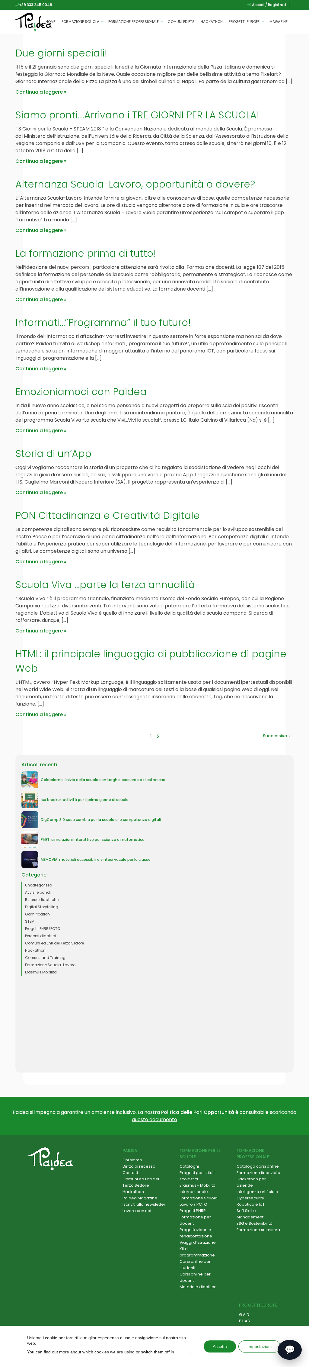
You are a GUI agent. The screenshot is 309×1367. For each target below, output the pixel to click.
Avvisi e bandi (38, 892)
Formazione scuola (80, 21)
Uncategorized (38, 885)
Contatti (130, 1173)
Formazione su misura (258, 1230)
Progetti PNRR (193, 1211)
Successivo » (277, 736)
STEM (29, 921)
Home (51, 21)
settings (182, 1351)
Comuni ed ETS (181, 21)
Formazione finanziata (258, 1173)
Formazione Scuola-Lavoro (50, 964)
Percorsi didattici (40, 935)
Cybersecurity (250, 1198)
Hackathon (212, 21)
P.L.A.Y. (245, 1321)
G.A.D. (244, 1314)
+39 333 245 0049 (35, 4)
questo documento (154, 1119)
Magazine (278, 21)
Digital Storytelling (41, 906)
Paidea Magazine (140, 1198)
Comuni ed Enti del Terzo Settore (54, 943)
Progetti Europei (244, 21)
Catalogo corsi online (258, 1166)
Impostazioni (259, 1346)
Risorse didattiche (42, 899)
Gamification (37, 914)
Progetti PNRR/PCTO (42, 928)
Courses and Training (45, 957)
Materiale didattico (198, 1287)
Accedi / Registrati (268, 4)
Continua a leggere (39, 91)
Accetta (220, 1346)
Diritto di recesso (139, 1166)
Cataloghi (189, 1166)
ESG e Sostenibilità (254, 1223)
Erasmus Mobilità (41, 972)
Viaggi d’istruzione (198, 1242)
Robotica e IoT (251, 1204)
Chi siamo (132, 1160)
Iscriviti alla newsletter (144, 1204)
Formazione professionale (133, 21)
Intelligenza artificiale (257, 1192)
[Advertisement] (154, 1024)
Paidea (130, 1150)
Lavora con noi (137, 1211)
